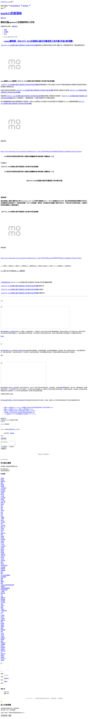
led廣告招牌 (4, 610)
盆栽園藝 (3, 570)
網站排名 (3, 593)
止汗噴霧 (3, 497)
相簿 (5, 30)
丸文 (8, 387)
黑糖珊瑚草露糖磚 (5, 588)
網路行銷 (3, 651)
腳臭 (2, 483)
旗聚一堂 (3, 502)
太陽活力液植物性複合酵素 (7, 585)
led (1, 613)
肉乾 (2, 514)
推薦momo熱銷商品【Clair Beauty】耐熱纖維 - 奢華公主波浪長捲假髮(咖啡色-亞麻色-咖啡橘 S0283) (28, 407)
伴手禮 (2, 510)
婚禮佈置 (3, 599)
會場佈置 (3, 601)
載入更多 (3, 438)
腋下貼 (2, 494)
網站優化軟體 (4, 589)
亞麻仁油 (3, 555)
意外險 (2, 564)
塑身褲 (2, 657)
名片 (5, 34)
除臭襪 (4, 331)
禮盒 (12, 394)
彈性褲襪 (3, 629)
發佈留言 (3, 448)
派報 (2, 604)
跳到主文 (3, 18)
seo (1, 652)
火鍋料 (2, 518)
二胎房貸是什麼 (5, 282)
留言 (13, 429)
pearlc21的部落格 (11, 13)
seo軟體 (2, 591)
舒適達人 (11, 400)
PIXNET (31, 698)
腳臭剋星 (13, 331)
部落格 (6, 32)
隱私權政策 (53, 698)
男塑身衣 (20, 350)
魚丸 (2, 515)
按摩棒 (2, 639)
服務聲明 (60, 698)
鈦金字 (2, 616)
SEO (2, 594)
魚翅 (2, 523)
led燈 (2, 612)
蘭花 (2, 573)
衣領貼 (2, 478)
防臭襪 (2, 486)
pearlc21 (3, 421)
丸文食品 (14, 387)
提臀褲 (2, 660)
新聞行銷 (3, 654)
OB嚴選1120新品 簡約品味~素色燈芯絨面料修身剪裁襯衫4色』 (19, 412)
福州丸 (2, 520)
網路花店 (3, 597)
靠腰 (2, 578)
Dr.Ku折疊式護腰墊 (5, 575)
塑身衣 (2, 336)
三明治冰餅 (3, 488)
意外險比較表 (4, 565)
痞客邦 (10, 429)
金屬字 (2, 609)
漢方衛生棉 (21, 400)
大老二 (2, 633)
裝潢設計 (12, 433)
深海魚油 (3, 560)
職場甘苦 (15, 26)
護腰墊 (2, 581)
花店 (2, 596)
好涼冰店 (3, 489)
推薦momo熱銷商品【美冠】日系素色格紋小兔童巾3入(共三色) (19, 410)
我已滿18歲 (4, 715)
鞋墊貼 (2, 499)
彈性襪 (2, 626)
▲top (2, 435)
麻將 (2, 631)
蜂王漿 (2, 557)
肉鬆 (2, 507)
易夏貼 (2, 492)
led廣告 (2, 615)
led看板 (2, 618)
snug (2, 300)
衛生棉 (4, 400)
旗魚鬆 (62, 387)
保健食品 (3, 554)
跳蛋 (2, 641)
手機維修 (3, 644)
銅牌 (2, 607)
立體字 (2, 605)
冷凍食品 (3, 522)
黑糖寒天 (3, 586)
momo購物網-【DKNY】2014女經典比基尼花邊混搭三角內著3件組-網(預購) (38, 41)
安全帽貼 (3, 491)
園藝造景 (3, 568)
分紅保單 (3, 567)
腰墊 (2, 580)
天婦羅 (2, 517)
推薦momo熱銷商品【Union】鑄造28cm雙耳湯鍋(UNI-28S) (18, 409)
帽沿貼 (2, 479)
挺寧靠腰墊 (3, 576)
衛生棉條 (3, 647)
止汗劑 (2, 496)
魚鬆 (2, 355)
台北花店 (3, 602)
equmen (10, 350)
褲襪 (2, 628)
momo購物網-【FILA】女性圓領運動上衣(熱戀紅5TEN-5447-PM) (20, 414)
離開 (10, 715)
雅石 (2, 572)
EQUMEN (3, 658)
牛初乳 (2, 559)
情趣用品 (3, 638)
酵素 (2, 562)
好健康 (2, 552)
